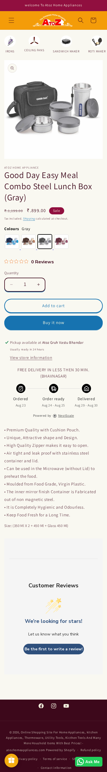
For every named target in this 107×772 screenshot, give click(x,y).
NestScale (66, 415)
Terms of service (55, 759)
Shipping (29, 218)
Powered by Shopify (60, 750)
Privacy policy (27, 759)
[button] (11, 20)
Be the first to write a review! (54, 649)
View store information (31, 357)
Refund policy (90, 750)
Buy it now (53, 322)
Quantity (11, 273)
